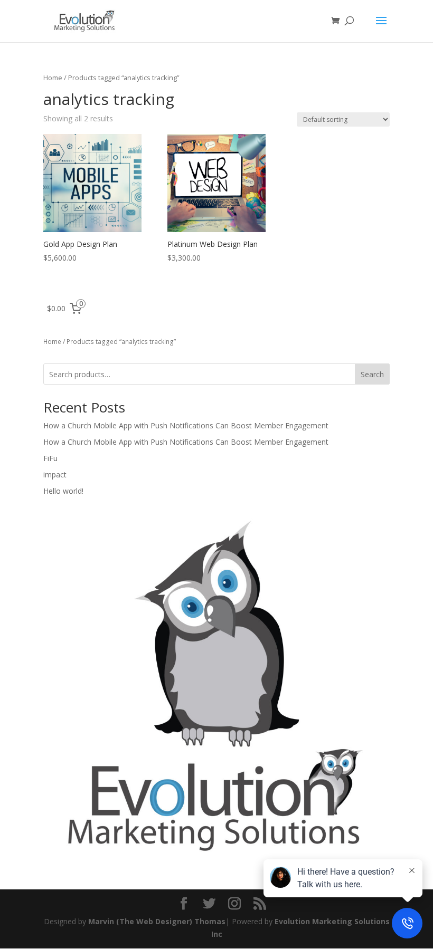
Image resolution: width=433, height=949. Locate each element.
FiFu (50, 458)
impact (55, 474)
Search (372, 374)
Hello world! (63, 491)
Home (52, 77)
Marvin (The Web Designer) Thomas (155, 921)
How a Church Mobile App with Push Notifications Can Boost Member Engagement (185, 425)
